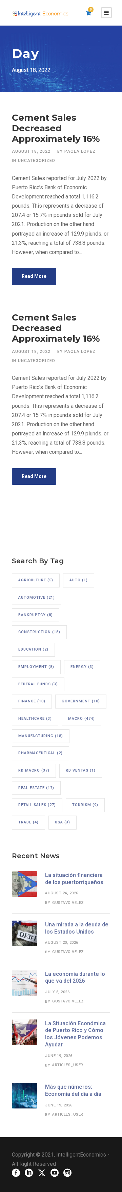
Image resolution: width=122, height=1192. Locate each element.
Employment (36, 667)
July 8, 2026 (57, 992)
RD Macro (33, 770)
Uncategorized (36, 160)
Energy (82, 667)
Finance (31, 701)
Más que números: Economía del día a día (73, 1090)
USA (62, 822)
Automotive (36, 597)
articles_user (67, 1065)
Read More (34, 276)
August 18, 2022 (31, 151)
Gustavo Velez (68, 902)
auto (78, 580)
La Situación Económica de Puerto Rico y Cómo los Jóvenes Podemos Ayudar (75, 1034)
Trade (28, 822)
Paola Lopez (80, 151)
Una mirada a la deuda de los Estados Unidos (76, 928)
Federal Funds (38, 684)
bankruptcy (35, 615)
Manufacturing (40, 736)
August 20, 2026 (61, 942)
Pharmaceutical (40, 753)
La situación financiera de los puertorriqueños (74, 878)
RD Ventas (81, 770)
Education (33, 649)
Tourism (85, 805)
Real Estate (36, 788)
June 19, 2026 (59, 1056)
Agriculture (35, 580)
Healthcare (35, 718)
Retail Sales (37, 805)
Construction (39, 632)
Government (81, 701)
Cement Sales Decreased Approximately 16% (56, 128)
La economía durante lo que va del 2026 (75, 977)
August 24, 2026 (61, 893)
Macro (81, 718)
